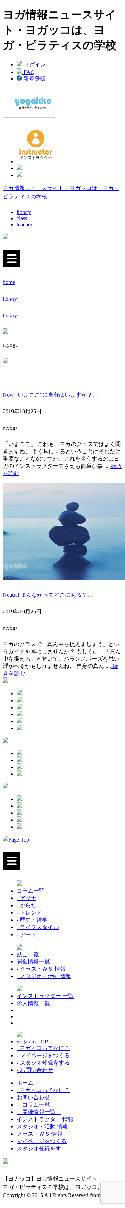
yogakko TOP (32, 1041)
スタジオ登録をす (39, 1148)
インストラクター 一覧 (45, 996)
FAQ (28, 72)
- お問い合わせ (35, 1070)
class (22, 218)
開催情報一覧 (33, 962)
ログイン (34, 64)
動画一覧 (28, 954)
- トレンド (29, 913)
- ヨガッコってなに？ (43, 1048)
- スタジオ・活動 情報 (44, 976)
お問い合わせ (33, 1097)
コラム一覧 (30, 891)
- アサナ (26, 898)
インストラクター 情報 (45, 1119)
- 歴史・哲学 (32, 920)
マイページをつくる (42, 1141)
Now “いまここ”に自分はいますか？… (50, 395)
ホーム (25, 1083)
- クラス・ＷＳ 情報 (41, 969)
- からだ (26, 905)
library (24, 212)
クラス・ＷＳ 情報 (39, 1134)
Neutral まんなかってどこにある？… (48, 595)
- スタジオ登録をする (43, 1063)
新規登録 (33, 79)
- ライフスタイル (38, 927)
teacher (24, 224)
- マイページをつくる (43, 1055)
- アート (26, 934)
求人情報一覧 (33, 1003)
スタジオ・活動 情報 (42, 1127)
